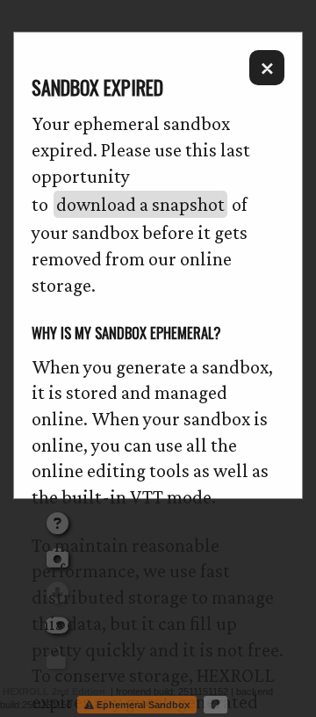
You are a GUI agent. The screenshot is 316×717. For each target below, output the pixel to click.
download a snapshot (140, 204)
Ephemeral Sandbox (142, 704)
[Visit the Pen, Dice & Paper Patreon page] (215, 704)
